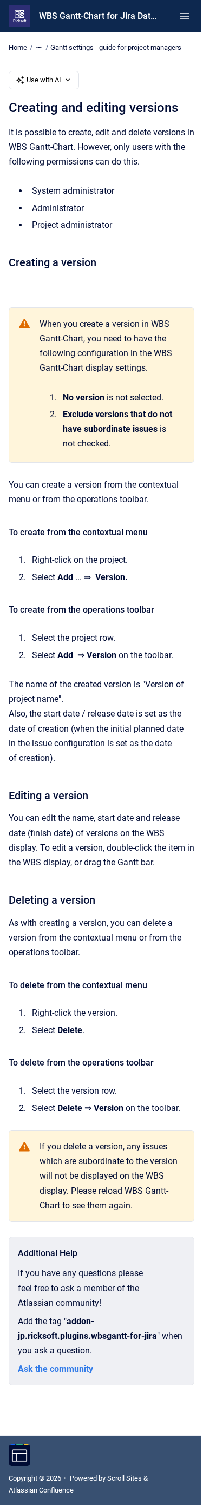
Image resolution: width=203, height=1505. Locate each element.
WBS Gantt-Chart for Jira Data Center (98, 16)
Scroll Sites (124, 1478)
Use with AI (44, 80)
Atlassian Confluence (41, 1490)
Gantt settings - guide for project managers (115, 47)
